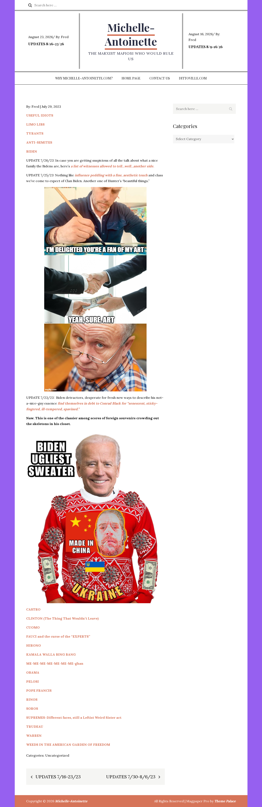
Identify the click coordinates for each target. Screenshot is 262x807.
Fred (65, 37)
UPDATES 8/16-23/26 (46, 43)
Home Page (131, 78)
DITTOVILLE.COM (193, 78)
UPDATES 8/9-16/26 (205, 46)
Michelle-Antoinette (131, 34)
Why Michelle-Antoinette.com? (84, 78)
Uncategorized (57, 755)
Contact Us (159, 78)
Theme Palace (225, 801)
